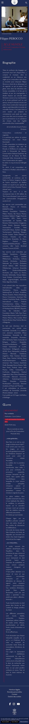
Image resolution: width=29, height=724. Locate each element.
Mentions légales (14, 689)
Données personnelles (14, 692)
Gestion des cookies (14, 696)
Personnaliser (24, 721)
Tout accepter (5, 721)
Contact (14, 694)
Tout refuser (15, 721)
